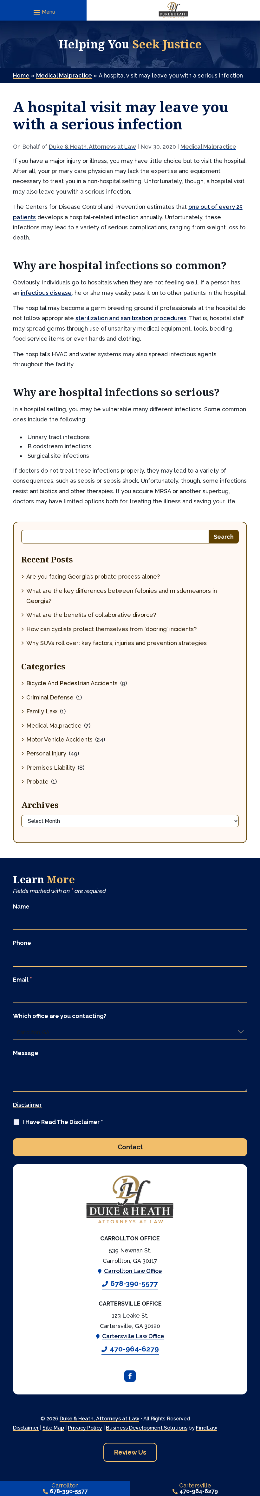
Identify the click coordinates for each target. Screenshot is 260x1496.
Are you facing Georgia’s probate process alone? (93, 576)
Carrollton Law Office (133, 1271)
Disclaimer (27, 1105)
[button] (43, 12)
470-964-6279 (134, 1349)
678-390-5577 (134, 1283)
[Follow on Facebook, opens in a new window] (130, 1376)
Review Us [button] (130, 1452)
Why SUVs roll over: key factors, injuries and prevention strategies (116, 643)
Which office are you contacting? (60, 1016)
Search (224, 536)
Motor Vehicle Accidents (59, 739)
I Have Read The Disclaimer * (63, 1122)
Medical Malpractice (208, 146)
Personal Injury (46, 753)
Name (21, 906)
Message (25, 1053)
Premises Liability (50, 767)
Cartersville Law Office (133, 1336)
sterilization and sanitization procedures (130, 318)
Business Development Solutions (146, 1428)
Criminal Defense (50, 697)
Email (22, 979)
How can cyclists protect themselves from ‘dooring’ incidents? (111, 629)
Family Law (41, 711)
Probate (37, 781)
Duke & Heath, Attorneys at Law (92, 146)
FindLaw (206, 1428)
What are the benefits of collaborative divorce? (91, 614)
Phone (22, 943)
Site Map (53, 1428)
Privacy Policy (85, 1428)
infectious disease (46, 292)
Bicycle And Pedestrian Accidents (72, 683)
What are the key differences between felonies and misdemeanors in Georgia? (121, 595)
